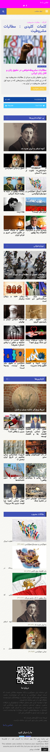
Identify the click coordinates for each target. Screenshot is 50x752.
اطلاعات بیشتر (34, 749)
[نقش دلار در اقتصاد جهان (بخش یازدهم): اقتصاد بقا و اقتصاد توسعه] (36, 421)
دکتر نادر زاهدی (42, 66)
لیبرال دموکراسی (38, 11)
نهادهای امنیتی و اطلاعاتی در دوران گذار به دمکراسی (25, 276)
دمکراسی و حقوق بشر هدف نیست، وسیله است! (14, 366)
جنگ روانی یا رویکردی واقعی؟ (36, 479)
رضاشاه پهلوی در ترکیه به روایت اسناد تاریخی (14, 192)
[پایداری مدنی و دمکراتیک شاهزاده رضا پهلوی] (36, 222)
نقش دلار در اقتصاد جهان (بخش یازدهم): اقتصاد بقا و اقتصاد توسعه (36, 433)
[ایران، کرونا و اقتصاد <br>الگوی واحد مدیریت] (36, 355)
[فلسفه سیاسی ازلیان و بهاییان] (14, 312)
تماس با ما (44, 2)
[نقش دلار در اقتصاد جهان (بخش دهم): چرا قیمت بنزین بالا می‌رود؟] (14, 491)
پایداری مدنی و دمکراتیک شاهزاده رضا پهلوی (36, 231)
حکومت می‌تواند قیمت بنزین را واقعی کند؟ (14, 430)
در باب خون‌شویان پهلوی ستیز (36, 456)
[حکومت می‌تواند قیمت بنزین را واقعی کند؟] (14, 421)
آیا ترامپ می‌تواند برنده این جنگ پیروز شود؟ (36, 341)
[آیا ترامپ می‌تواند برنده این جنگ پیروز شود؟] (36, 332)
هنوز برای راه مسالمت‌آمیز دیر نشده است (36, 299)
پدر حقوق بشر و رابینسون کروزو (36, 320)
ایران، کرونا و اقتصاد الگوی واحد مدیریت (36, 364)
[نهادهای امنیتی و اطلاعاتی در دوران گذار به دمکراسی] (25, 265)
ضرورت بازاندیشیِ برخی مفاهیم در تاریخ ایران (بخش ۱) (14, 457)
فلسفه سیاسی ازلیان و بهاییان (14, 320)
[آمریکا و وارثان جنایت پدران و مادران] (25, 398)
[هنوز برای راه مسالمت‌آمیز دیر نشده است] (36, 289)
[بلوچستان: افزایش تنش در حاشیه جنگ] (36, 491)
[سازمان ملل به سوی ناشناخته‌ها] (14, 470)
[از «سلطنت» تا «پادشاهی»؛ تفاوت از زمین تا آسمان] (36, 160)
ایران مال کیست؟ (39, 212)
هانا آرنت (20, 212)
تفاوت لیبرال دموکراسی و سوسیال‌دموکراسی (36, 192)
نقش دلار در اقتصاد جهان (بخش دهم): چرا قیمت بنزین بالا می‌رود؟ (14, 501)
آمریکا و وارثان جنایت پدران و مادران (30, 409)
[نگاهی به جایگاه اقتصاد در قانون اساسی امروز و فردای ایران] (14, 222)
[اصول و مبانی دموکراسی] (14, 160)
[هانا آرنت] (14, 204)
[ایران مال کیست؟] (36, 204)
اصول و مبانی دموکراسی (14, 168)
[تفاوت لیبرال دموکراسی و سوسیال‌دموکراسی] (36, 184)
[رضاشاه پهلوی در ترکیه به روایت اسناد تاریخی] (14, 184)
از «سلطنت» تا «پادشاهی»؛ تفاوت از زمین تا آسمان (36, 171)
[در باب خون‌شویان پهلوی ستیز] (36, 447)
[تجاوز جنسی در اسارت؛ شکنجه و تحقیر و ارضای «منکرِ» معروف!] (14, 332)
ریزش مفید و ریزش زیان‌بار (14, 297)
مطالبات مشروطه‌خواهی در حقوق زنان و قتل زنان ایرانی (26, 71)
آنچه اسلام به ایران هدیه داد (33, 148)
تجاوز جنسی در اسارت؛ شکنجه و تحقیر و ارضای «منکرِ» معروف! (14, 342)
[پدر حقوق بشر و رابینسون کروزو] (36, 312)
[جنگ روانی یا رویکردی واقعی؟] (36, 470)
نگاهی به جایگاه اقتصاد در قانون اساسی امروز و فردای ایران (14, 233)
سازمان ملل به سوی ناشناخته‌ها (14, 479)
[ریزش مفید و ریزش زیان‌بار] (14, 289)
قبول (44, 749)
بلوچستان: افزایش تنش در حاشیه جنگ (36, 500)
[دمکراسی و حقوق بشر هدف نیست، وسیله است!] (14, 355)
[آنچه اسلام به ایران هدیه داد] (25, 137)
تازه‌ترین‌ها (39, 379)
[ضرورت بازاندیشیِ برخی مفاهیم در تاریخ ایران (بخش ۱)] (14, 447)
